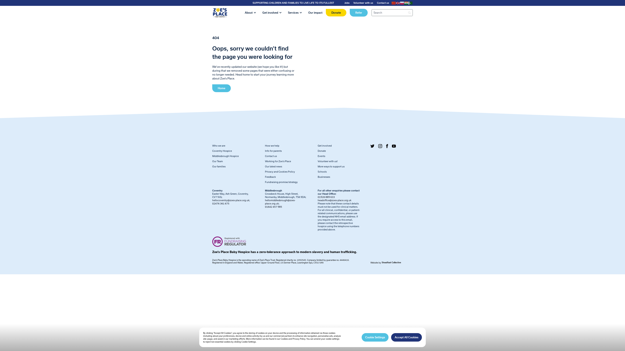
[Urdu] (411, 3)
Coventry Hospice (222, 151)
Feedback (270, 177)
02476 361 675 (220, 203)
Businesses (324, 177)
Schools (322, 171)
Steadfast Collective (391, 262)
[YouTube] (394, 146)
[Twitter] (372, 146)
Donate (336, 12)
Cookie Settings (375, 337)
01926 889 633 (326, 197)
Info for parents (273, 151)
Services (293, 12)
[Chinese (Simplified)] (394, 3)
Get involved (270, 12)
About (249, 12)
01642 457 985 (273, 206)
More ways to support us (331, 166)
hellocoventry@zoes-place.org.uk (230, 200)
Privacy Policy (298, 339)
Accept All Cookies (406, 337)
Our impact (315, 12)
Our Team (217, 161)
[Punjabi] (406, 3)
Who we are (218, 145)
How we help (272, 145)
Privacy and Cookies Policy (280, 171)
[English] (398, 3)
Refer (358, 12)
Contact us (383, 3)
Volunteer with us (363, 3)
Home (221, 88)
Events (321, 156)
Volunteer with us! (328, 161)
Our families (219, 166)
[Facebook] (387, 146)
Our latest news (273, 166)
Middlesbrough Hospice (225, 156)
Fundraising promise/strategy (281, 182)
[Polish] (402, 3)
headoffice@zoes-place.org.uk (334, 200)
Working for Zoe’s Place (278, 161)
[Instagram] (380, 146)
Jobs (346, 3)
